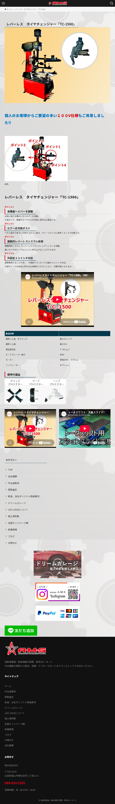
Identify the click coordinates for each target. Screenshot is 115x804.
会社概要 (12, 476)
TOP (10, 469)
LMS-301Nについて (18, 509)
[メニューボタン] (3, 3)
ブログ (11, 536)
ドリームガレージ (17, 503)
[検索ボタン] (111, 3)
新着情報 (12, 529)
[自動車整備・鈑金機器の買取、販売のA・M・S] (57, 3)
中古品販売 (13, 483)
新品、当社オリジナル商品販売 (23, 496)
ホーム (8, 686)
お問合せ (12, 543)
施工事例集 (13, 516)
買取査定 (12, 489)
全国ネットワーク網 (18, 523)
